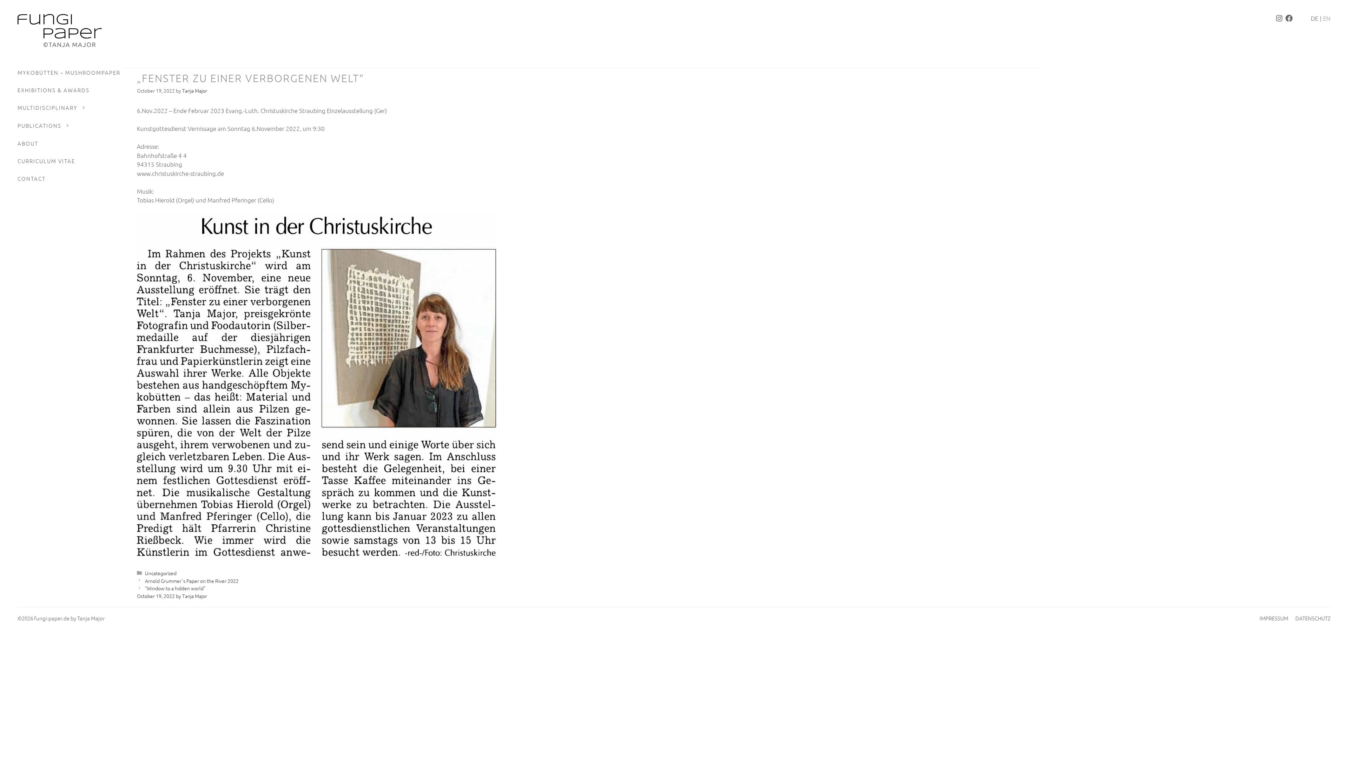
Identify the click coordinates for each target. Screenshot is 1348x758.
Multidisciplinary (48, 108)
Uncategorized (161, 573)
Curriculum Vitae (46, 161)
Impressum (1274, 618)
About (28, 143)
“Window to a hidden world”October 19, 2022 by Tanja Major (172, 592)
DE (1314, 18)
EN (1326, 18)
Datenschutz (1312, 618)
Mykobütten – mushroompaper (69, 72)
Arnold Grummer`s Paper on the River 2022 (192, 580)
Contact (32, 178)
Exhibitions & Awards (54, 90)
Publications (39, 125)
